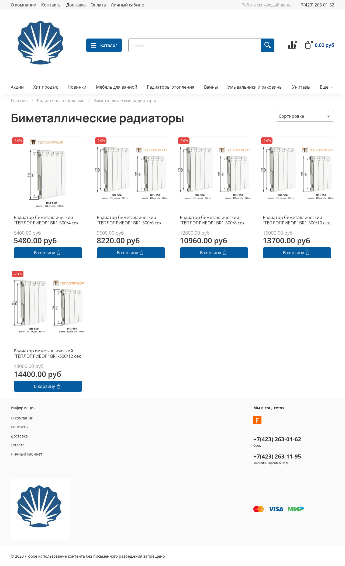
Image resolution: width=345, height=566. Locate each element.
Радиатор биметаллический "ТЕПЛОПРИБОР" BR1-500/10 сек (296, 220)
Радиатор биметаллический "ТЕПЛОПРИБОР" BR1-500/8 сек (212, 220)
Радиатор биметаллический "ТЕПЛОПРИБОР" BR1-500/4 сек (46, 220)
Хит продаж (45, 87)
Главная (19, 101)
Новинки (77, 87)
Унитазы (301, 87)
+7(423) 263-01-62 (316, 5)
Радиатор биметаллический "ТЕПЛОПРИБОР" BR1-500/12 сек (47, 353)
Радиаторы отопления (170, 87)
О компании (23, 5)
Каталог (108, 45)
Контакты (51, 5)
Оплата (98, 5)
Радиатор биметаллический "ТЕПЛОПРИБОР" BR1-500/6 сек (129, 220)
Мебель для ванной (116, 87)
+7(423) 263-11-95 (277, 456)
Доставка (76, 5)
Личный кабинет (128, 5)
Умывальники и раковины (254, 87)
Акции (17, 87)
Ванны (211, 87)
